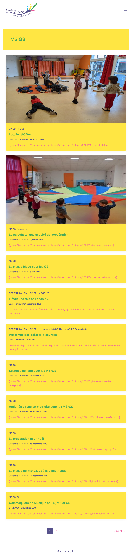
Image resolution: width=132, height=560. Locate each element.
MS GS (21, 129)
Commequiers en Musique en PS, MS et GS (39, 503)
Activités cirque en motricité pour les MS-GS (41, 406)
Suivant (119, 531)
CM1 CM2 (24, 293)
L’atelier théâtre (20, 134)
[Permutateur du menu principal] (125, 9)
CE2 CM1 (13, 293)
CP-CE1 (12, 129)
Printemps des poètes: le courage (33, 334)
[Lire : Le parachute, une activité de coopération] (66, 189)
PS (48, 293)
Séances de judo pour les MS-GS (32, 370)
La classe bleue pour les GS (28, 266)
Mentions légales (66, 551)
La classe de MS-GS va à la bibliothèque (37, 470)
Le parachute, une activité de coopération (38, 234)
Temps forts (81, 329)
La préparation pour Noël (26, 438)
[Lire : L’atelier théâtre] (66, 89)
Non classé (22, 229)
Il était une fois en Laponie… (29, 298)
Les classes (44, 329)
